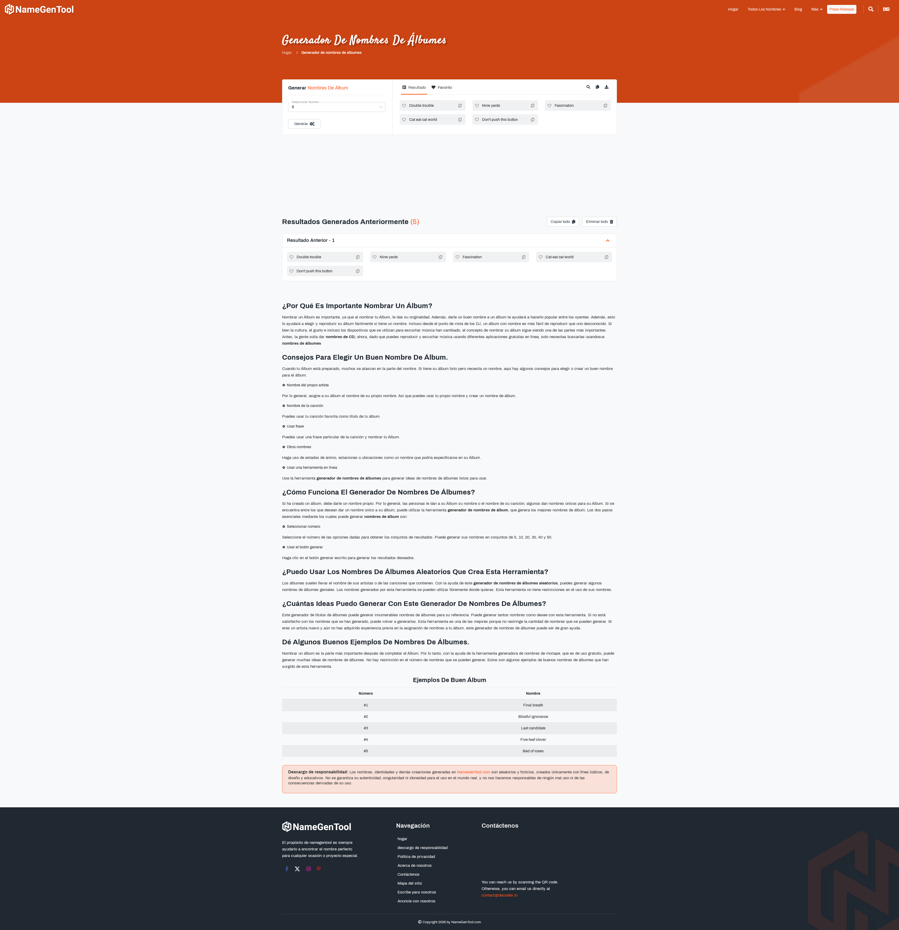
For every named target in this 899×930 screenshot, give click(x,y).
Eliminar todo (597, 222)
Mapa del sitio (410, 883)
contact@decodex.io (499, 895)
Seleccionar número (305, 102)
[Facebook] (286, 868)
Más (814, 9)
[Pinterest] (319, 868)
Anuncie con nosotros (416, 901)
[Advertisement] (449, 170)
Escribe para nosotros (417, 892)
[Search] (870, 9)
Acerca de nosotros (415, 865)
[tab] (414, 89)
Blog (798, 9)
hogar (733, 9)
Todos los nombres (764, 9)
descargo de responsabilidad (423, 847)
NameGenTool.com (473, 772)
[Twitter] (297, 869)
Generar (301, 124)
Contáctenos (409, 874)
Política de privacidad (416, 856)
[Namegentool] (39, 9)
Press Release (841, 9)
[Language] (886, 9)
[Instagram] (308, 868)
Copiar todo (560, 222)
